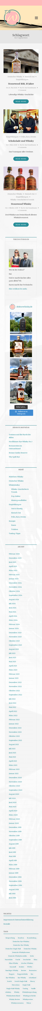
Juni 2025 (12, 562)
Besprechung (10, 938)
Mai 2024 (12, 612)
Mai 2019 (12, 856)
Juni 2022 (12, 703)
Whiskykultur (14, 485)
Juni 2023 (12, 657)
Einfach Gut (30, 77)
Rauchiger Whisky (11, 970)
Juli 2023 (12, 653)
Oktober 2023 (14, 641)
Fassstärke (9, 959)
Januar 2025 (14, 579)
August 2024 (14, 599)
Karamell (13, 967)
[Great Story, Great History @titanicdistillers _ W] (21, 323)
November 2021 (15, 732)
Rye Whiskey (10, 978)
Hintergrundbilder (19, 500)
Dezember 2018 (15, 877)
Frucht (18, 959)
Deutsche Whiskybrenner (21, 952)
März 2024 (13, 620)
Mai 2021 (12, 757)
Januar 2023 (13, 678)
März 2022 (13, 715)
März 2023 (13, 670)
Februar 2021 (14, 769)
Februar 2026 (14, 554)
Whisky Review (14, 999)
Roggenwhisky (22, 974)
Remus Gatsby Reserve (18, 453)
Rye (32, 974)
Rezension (33, 970)
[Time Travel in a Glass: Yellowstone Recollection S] (21, 369)
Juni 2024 (12, 608)
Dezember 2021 (15, 728)
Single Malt (26, 985)
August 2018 (14, 889)
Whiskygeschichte (29, 996)
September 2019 (15, 840)
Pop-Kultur (15, 496)
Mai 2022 (12, 707)
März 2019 (13, 865)
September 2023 (15, 645)
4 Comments (22, 210)
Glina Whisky (13, 963)
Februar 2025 (14, 575)
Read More (21, 101)
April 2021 (13, 761)
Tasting (25, 988)
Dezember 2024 (15, 583)
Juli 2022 (12, 699)
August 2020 (14, 794)
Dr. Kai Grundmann (29, 88)
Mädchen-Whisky (16, 477)
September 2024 (15, 595)
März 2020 (13, 815)
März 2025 (13, 570)
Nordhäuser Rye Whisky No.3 (20, 442)
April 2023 (13, 666)
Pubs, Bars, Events (28, 137)
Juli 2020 (12, 798)
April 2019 (13, 860)
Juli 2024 (12, 604)
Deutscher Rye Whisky (21, 945)
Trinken (14, 529)
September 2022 (15, 695)
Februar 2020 (14, 819)
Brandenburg (31, 938)
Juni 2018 (12, 898)
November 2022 (15, 686)
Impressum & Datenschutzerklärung (18, 920)
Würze (28, 1003)
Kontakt (7, 924)
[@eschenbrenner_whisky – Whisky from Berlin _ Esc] (21, 392)
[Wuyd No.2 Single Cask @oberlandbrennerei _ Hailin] (21, 346)
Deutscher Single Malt (13, 949)
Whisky (16, 992)
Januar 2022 (14, 724)
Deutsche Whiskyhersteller (17, 956)
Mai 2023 (12, 662)
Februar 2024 (14, 624)
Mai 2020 (12, 807)
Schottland (32, 978)
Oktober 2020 (14, 786)
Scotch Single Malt (21, 981)
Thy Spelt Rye (14, 457)
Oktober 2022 (14, 691)
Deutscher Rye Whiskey (21, 941)
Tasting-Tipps (14, 533)
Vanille (33, 988)
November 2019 (15, 831)
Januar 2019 (13, 873)
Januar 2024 (14, 628)
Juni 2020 (12, 802)
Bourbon (21, 938)
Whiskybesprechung (29, 992)
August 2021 (14, 744)
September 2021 (15, 740)
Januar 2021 (13, 773)
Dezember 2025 (15, 558)
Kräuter (21, 967)
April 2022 (13, 711)
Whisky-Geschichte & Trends (22, 200)
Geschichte (27, 959)
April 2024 (13, 616)
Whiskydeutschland (13, 996)
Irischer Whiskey (27, 963)
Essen (13, 525)
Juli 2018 (12, 894)
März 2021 (13, 765)
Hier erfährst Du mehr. (18, 289)
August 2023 (14, 649)
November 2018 (15, 881)
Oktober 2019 (14, 836)
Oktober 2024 (14, 591)
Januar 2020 (14, 823)
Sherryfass (16, 985)
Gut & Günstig (17, 509)
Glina (35, 959)
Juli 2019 (12, 848)
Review (23, 970)
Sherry (32, 981)
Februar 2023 (14, 674)
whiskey (8, 992)
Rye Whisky (22, 978)
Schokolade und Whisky (21, 141)
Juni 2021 (12, 753)
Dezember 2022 (15, 682)
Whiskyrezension (17, 1003)
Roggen (11, 974)
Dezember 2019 (15, 827)
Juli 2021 (12, 749)
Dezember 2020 (15, 778)
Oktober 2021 (14, 736)
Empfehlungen (22, 79)
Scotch (9, 981)
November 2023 (15, 637)
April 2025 (13, 566)
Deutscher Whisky (15, 77)
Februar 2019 (14, 869)
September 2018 (15, 885)
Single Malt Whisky (13, 988)
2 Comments (22, 147)
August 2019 (14, 844)
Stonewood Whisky (21, 204)
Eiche (32, 956)
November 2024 (15, 587)
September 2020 (15, 790)
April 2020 (13, 811)
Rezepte (12, 521)
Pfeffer (29, 967)
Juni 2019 (12, 852)
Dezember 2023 (15, 633)
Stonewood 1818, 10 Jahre (21, 83)
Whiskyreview (28, 999)
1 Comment (22, 90)
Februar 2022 (14, 720)
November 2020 (15, 782)
